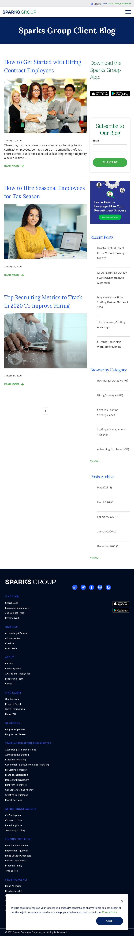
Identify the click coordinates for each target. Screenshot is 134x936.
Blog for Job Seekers (16, 734)
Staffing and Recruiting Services (28, 743)
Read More (11, 165)
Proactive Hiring (13, 865)
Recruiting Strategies (112, 380)
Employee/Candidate (120, 3)
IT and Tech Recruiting (16, 774)
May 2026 (104, 487)
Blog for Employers (15, 729)
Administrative (12, 638)
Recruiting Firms (13, 825)
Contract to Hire (13, 820)
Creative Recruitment (16, 794)
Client (105, 3)
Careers (9, 663)
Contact (9, 683)
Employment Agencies (17, 850)
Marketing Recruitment (17, 779)
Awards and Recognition (18, 673)
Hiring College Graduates (18, 855)
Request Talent (13, 704)
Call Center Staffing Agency (19, 789)
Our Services (12, 699)
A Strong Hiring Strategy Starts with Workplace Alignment (112, 277)
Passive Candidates (15, 860)
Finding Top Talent (18, 839)
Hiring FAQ (10, 714)
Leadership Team (14, 678)
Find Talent (13, 692)
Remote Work (12, 617)
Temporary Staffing (15, 830)
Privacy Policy (109, 912)
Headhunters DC (13, 891)
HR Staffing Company (16, 769)
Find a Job (12, 596)
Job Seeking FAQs (14, 612)
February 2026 (107, 516)
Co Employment (13, 815)
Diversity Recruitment (16, 845)
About (9, 657)
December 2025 (108, 546)
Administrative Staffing (17, 754)
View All (94, 461)
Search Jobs (11, 602)
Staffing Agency (16, 879)
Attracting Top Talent (113, 449)
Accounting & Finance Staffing (20, 749)
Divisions (11, 627)
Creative (9, 643)
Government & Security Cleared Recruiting (27, 764)
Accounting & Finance (16, 633)
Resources (12, 723)
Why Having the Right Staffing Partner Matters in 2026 (113, 302)
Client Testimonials (15, 708)
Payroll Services (13, 799)
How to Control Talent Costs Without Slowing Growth (111, 253)
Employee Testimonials (17, 608)
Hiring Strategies (110, 395)
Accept (109, 921)
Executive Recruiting (16, 759)
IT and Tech (11, 648)
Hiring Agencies (13, 885)
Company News (13, 668)
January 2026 (107, 531)
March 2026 (105, 502)
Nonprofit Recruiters (16, 784)
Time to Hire (11, 870)
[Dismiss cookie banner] (122, 901)
